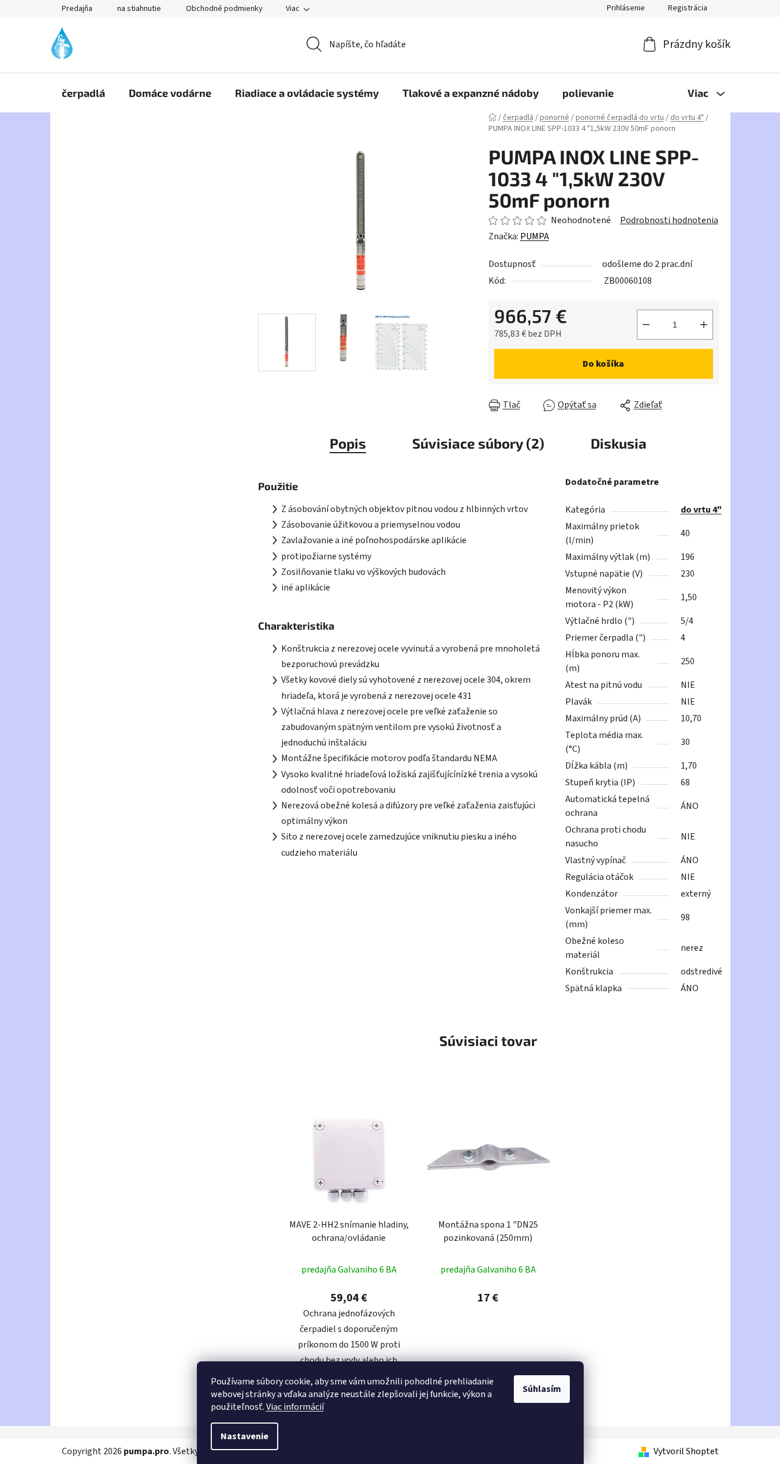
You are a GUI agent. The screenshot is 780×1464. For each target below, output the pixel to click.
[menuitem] (83, 92)
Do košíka (603, 363)
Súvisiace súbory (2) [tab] (478, 443)
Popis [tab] (348, 443)
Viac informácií (295, 1407)
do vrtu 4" (701, 509)
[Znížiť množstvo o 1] (646, 324)
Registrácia (687, 8)
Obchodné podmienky (224, 8)
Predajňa (77, 8)
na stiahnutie (139, 8)
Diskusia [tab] (619, 443)
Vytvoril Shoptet (686, 1451)
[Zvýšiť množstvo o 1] (703, 324)
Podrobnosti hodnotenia (669, 220)
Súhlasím (542, 1389)
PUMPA (534, 236)
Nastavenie (244, 1436)
